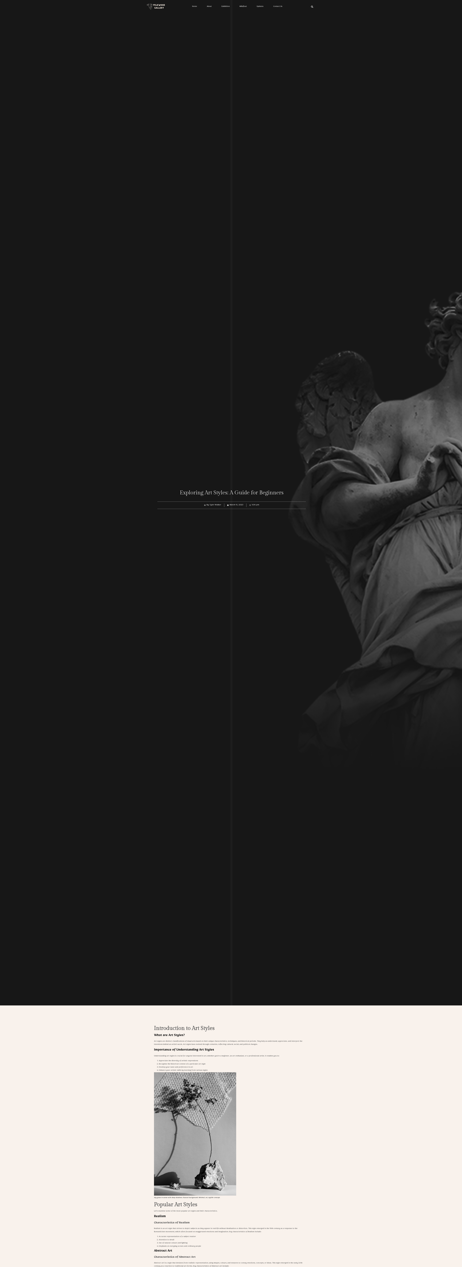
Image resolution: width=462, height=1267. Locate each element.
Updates (260, 7)
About (209, 7)
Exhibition (225, 7)
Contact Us (277, 7)
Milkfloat (243, 7)
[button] (312, 7)
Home (194, 7)
